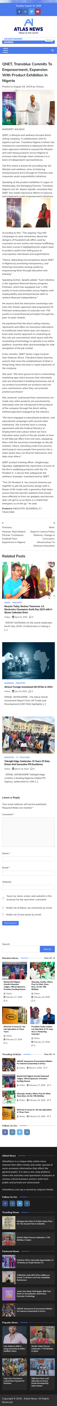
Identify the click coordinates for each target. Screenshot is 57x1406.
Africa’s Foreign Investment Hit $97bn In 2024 (28, 687)
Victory (40, 86)
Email (6, 867)
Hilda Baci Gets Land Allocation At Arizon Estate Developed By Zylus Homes (40, 1382)
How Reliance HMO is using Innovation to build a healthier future (14, 1348)
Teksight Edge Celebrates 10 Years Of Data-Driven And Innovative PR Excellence (27, 763)
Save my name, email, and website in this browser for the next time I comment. (29, 897)
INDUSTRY (19, 508)
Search (6, 944)
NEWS (7, 603)
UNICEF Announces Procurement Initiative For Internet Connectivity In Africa (34, 1062)
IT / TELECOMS (23, 757)
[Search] (52, 50)
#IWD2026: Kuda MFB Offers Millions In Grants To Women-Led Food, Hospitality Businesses (33, 1277)
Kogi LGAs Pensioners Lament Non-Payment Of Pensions (14, 1380)
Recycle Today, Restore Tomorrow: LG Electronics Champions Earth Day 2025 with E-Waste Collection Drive (28, 609)
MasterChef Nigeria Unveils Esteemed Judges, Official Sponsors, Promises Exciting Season (15, 985)
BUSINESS (32, 508)
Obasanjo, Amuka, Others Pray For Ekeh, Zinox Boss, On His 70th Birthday (42, 985)
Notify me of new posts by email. (24, 914)
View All (48, 958)
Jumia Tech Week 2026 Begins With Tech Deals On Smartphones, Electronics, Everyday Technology (34, 1293)
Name (6, 853)
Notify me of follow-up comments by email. (29, 907)
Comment (8, 814)
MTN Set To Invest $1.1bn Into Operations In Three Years (14, 1029)
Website (6, 881)
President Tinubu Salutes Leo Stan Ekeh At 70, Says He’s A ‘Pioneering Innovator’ (42, 1030)
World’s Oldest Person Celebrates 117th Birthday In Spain (42, 1348)
